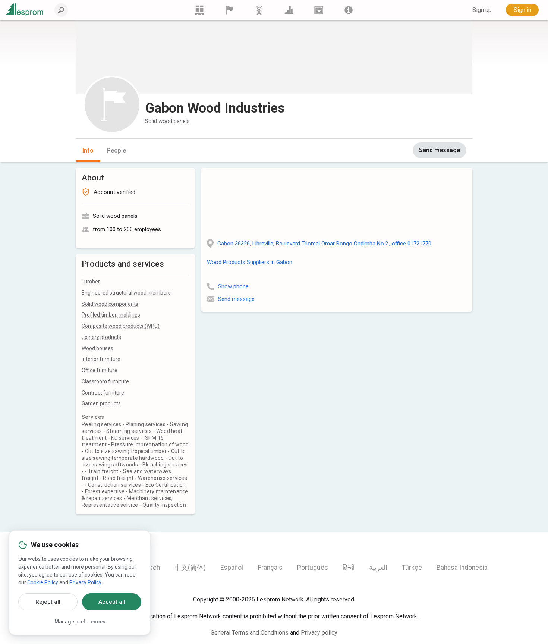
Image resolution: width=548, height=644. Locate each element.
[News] (259, 10)
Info (88, 150)
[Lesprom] (349, 10)
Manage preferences (79, 622)
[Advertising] (319, 10)
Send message (439, 150)
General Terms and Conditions (250, 632)
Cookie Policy (42, 582)
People (116, 150)
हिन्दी (349, 567)
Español (231, 567)
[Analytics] (289, 10)
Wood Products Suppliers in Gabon (249, 262)
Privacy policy (319, 632)
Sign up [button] (482, 9)
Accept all (111, 602)
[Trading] (199, 10)
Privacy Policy (85, 582)
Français (270, 567)
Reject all (47, 602)
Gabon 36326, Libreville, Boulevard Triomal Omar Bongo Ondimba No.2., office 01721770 (324, 243)
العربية (378, 567)
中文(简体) (190, 567)
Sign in (522, 9)
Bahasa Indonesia (462, 567)
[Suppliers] (229, 10)
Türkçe (412, 567)
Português (312, 567)
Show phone (233, 286)
